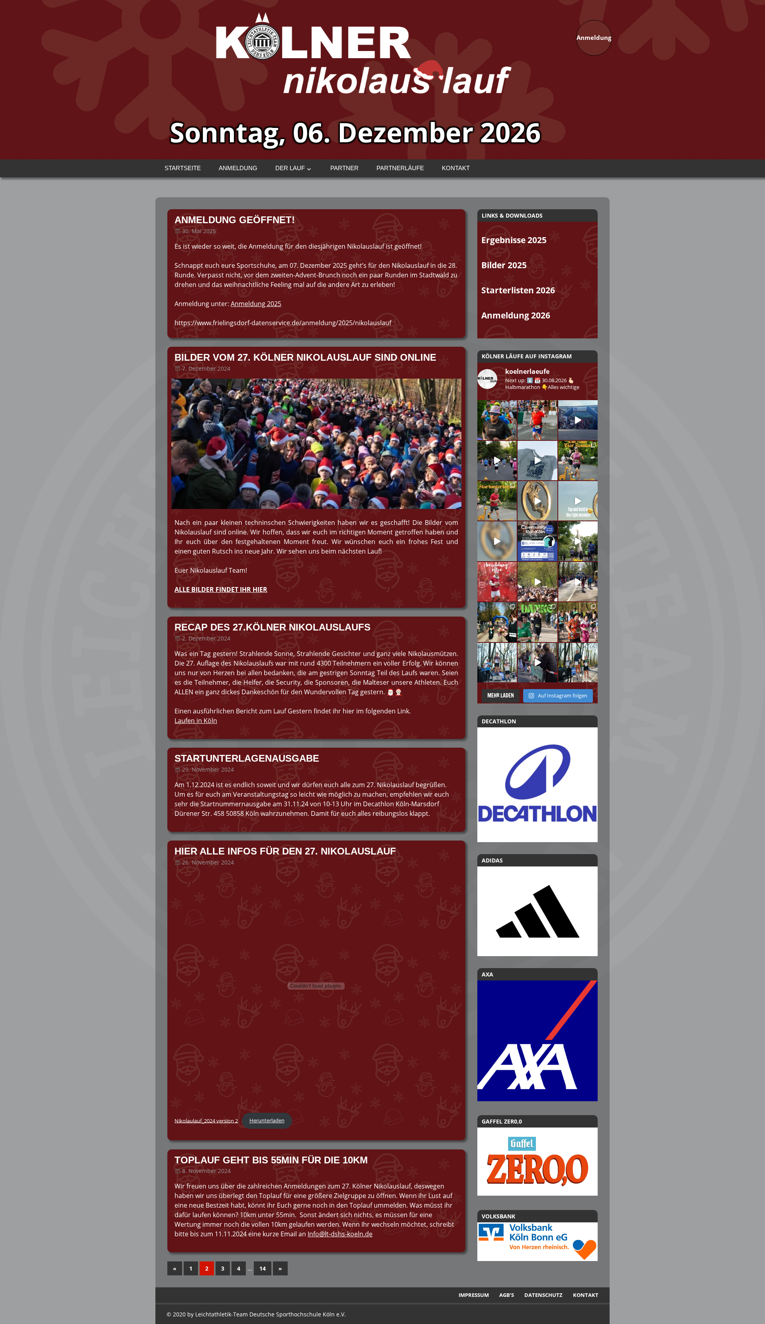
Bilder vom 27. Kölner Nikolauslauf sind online (305, 357)
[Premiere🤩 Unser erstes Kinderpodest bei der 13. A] (497, 662)
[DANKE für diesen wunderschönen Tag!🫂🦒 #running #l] (578, 420)
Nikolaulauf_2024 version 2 (206, 1120)
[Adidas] (537, 911)
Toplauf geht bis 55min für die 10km (271, 1160)
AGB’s (506, 1294)
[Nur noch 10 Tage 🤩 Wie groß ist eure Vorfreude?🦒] (537, 501)
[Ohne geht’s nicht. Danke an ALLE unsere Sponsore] (497, 622)
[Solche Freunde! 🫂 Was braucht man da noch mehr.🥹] (537, 662)
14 (262, 1268)
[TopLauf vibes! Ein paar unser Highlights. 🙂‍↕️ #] (537, 420)
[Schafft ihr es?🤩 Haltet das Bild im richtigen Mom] (578, 501)
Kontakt (456, 168)
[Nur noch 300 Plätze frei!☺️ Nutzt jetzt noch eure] (578, 541)
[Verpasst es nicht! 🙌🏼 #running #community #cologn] (537, 541)
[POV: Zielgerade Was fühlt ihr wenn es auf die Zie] (578, 581)
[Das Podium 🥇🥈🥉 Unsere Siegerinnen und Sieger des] (578, 662)
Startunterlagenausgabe (247, 758)
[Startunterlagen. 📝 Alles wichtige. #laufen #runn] (497, 501)
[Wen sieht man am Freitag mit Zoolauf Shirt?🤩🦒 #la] (537, 460)
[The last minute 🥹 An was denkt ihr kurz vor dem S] (537, 581)
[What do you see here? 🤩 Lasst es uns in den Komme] (497, 541)
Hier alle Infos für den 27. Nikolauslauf (285, 851)
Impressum (474, 1294)
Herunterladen (266, 1120)
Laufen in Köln (196, 720)
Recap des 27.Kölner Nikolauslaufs (273, 627)
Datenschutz (543, 1294)
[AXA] (537, 1099)
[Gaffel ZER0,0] (537, 1193)
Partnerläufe (400, 168)
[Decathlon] (537, 784)
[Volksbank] (537, 1259)
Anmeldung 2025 (256, 303)
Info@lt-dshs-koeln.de (340, 1234)
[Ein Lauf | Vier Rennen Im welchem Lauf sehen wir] (578, 460)
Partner (344, 168)
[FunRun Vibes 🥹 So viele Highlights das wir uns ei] (497, 420)
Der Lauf (290, 168)
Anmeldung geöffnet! (235, 219)
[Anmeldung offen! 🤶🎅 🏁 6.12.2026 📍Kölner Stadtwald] (497, 581)
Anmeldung (238, 168)
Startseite (183, 168)
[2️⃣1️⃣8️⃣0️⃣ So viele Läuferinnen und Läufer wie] (537, 622)
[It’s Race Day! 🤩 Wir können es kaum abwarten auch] (497, 460)
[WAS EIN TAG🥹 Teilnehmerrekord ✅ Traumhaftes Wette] (578, 622)
